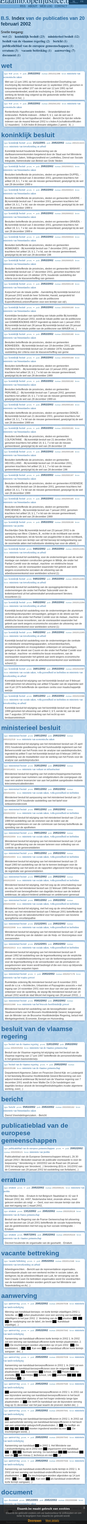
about (32, 6)
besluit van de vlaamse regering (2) (26, 41)
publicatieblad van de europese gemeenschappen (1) (37, 45)
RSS (22, 6)
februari (10, 24)
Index (18, 18)
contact (61, 6)
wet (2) (7, 36)
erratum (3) (10, 50)
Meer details (52, 1520)
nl (74, 1)
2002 (25, 24)
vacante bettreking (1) (36, 50)
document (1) (11, 55)
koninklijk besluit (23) (30, 36)
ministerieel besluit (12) (63, 36)
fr (81, 1)
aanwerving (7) (65, 50)
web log (46, 6)
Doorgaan (34, 1520)
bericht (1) (60, 41)
